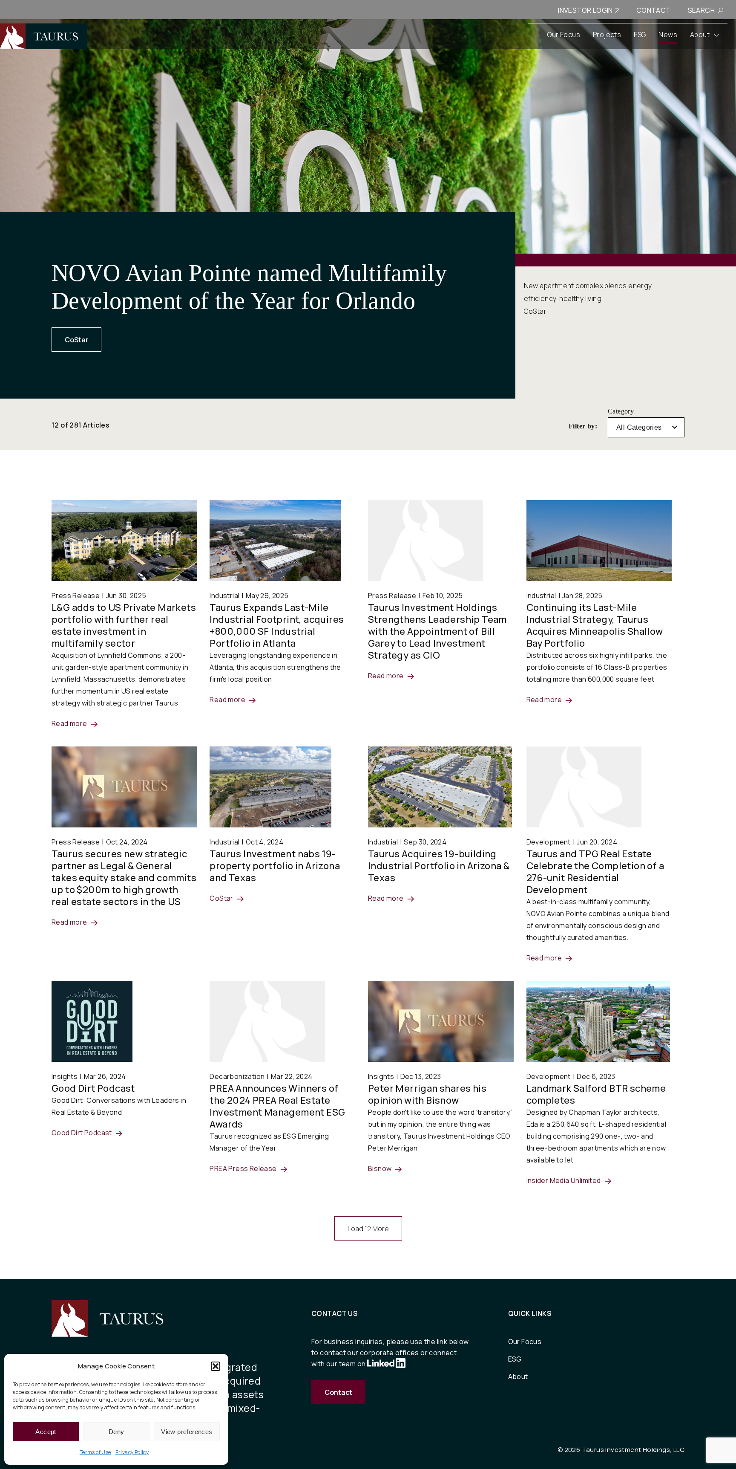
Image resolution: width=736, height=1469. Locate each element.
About (518, 1376)
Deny (116, 1431)
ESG (515, 1359)
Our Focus (525, 1341)
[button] (215, 1366)
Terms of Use (95, 1452)
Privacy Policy (132, 1452)
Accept (45, 1431)
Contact (338, 1392)
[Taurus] (43, 36)
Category (621, 411)
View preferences (186, 1431)
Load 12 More (368, 1228)
